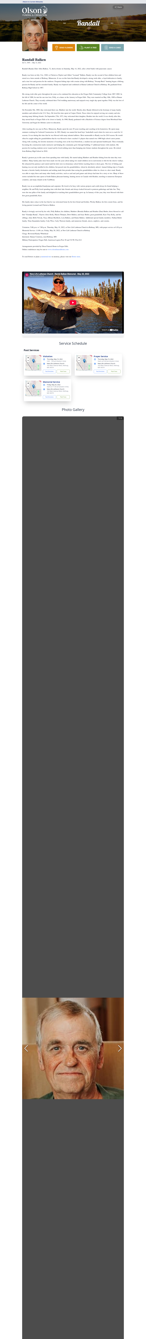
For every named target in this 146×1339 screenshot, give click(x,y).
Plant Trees (63, 371)
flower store (76, 256)
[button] (33, 361)
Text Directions (49, 371)
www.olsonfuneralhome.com (58, 249)
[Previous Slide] (26, 1048)
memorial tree (46, 256)
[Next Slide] (120, 1048)
